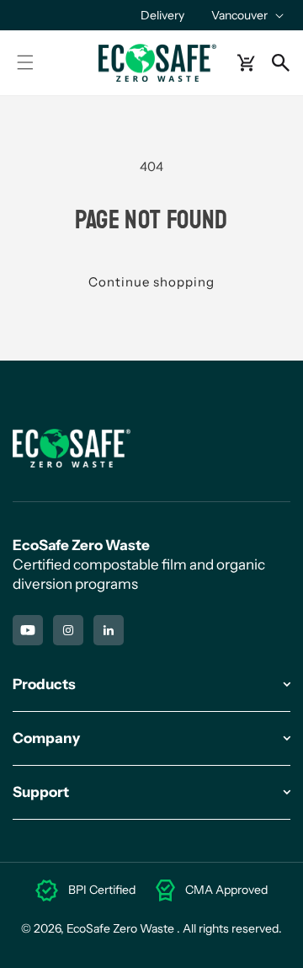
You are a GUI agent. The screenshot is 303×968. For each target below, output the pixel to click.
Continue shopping (151, 282)
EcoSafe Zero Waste (120, 928)
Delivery (162, 15)
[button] (245, 15)
